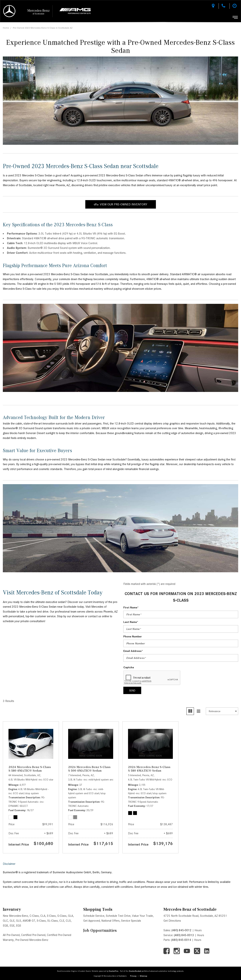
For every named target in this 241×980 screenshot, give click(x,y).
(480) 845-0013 (184, 935)
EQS (18, 925)
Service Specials (131, 920)
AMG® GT (29, 920)
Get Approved (91, 920)
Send (132, 690)
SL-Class (52, 920)
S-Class (41, 920)
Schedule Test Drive (118, 916)
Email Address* (133, 650)
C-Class (34, 916)
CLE (61, 920)
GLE (12, 920)
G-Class (61, 916)
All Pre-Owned (11, 935)
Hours (198, 930)
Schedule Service (93, 916)
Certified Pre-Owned (33, 935)
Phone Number (132, 636)
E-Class (51, 916)
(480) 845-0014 (181, 940)
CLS (68, 920)
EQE (12, 925)
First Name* (131, 607)
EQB (5, 925)
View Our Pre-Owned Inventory (123, 204)
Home (6, 27)
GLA (70, 916)
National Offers (110, 920)
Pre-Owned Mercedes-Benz (31, 940)
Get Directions (172, 920)
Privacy (133, 976)
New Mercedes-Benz (15, 916)
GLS (18, 920)
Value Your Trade (142, 916)
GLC (5, 920)
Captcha (128, 667)
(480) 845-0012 (181, 930)
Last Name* (130, 621)
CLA (42, 916)
